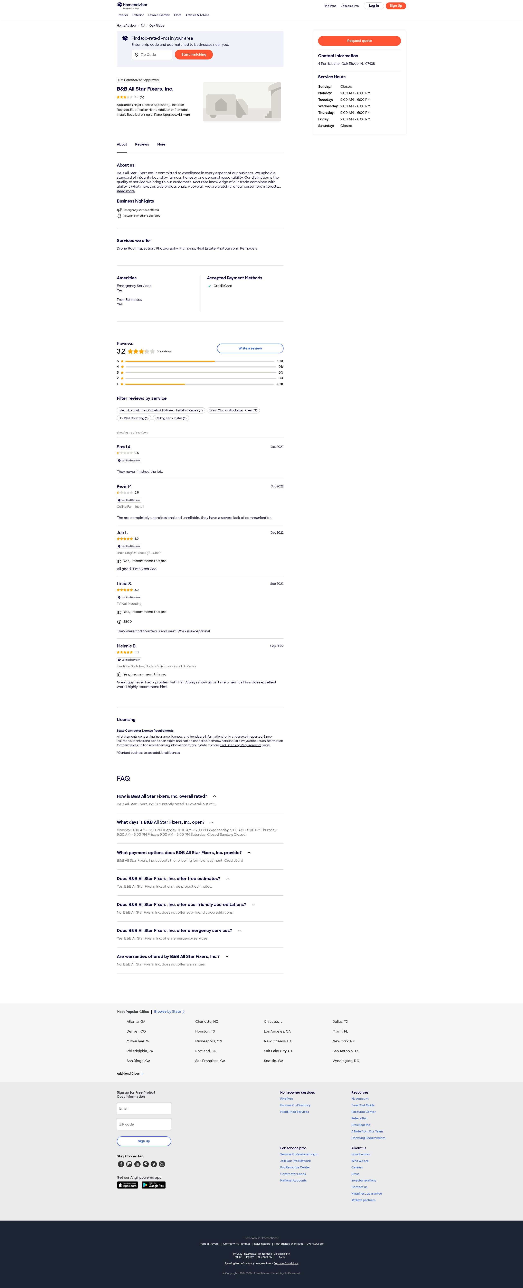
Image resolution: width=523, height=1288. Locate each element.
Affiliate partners (363, 1200)
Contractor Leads (293, 1174)
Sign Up (396, 5)
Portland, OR (206, 1051)
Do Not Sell (265, 1255)
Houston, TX (205, 1031)
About (122, 144)
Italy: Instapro (262, 1243)
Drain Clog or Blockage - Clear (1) (233, 410)
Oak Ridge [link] (156, 25)
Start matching (193, 54)
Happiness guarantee (366, 1193)
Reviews (142, 144)
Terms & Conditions (286, 1263)
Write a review (250, 348)
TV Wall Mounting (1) (134, 418)
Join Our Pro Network (295, 1161)
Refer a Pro (359, 1118)
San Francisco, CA (210, 1061)
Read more (126, 191)
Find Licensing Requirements (240, 745)
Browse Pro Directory (295, 1105)
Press (355, 1174)
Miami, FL (340, 1031)
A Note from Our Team (367, 1131)
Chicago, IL (273, 1021)
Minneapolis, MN (208, 1041)
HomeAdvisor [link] (126, 25)
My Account (360, 1099)
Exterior (138, 15)
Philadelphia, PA (140, 1051)
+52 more (183, 114)
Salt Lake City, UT (278, 1051)
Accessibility (282, 1255)
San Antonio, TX (346, 1051)
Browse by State (167, 1011)
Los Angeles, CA (277, 1031)
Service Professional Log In (299, 1154)
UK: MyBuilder (315, 1243)
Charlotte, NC (206, 1021)
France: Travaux (209, 1243)
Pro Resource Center (295, 1167)
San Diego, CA (138, 1061)
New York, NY (344, 1041)
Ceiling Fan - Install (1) (171, 418)
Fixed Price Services (294, 1112)
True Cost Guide (362, 1105)
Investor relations (363, 1180)
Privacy (237, 1255)
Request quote (359, 41)
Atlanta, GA (136, 1021)
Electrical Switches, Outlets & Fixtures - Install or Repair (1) (161, 410)
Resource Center (363, 1112)
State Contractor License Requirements (145, 730)
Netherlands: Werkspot (288, 1243)
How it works (360, 1154)
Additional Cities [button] (128, 1073)
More (177, 15)
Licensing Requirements (368, 1138)
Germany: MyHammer (236, 1243)
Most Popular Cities (133, 1012)
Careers (357, 1167)
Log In (374, 5)
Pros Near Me (360, 1125)
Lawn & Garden (159, 15)
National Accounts (293, 1180)
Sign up (144, 1141)
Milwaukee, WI (138, 1041)
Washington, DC (346, 1061)
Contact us (359, 1187)
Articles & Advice (198, 15)
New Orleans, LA (278, 1041)
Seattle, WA (273, 1061)
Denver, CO (136, 1031)
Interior (123, 15)
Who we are (360, 1161)
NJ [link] (143, 25)
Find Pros (286, 1099)
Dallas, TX (340, 1021)
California (250, 1255)
